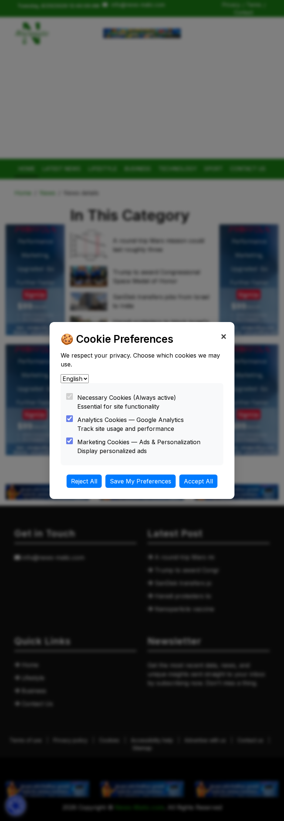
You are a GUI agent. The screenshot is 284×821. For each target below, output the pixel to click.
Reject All (84, 481)
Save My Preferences (140, 481)
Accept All (198, 481)
